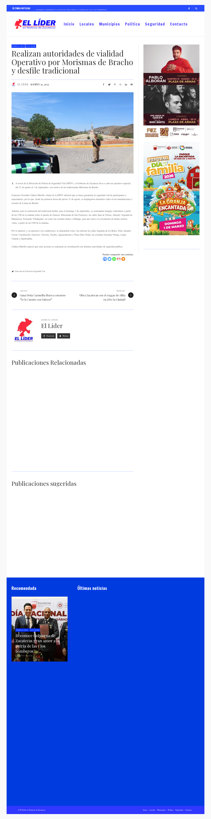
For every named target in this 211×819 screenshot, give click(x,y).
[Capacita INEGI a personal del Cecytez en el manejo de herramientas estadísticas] (109, 512)
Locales (30, 46)
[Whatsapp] (114, 259)
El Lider (86, 647)
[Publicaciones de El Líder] (13, 84)
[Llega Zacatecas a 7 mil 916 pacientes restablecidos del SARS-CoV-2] (67, 554)
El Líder (22, 84)
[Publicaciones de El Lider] (78, 647)
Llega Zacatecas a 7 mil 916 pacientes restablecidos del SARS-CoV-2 (72, 569)
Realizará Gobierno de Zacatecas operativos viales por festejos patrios (39, 466)
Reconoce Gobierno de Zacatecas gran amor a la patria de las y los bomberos (105, 641)
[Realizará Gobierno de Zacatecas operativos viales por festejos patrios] (35, 445)
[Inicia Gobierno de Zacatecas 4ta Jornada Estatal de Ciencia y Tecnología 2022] (67, 512)
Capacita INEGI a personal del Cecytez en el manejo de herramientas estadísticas (110, 529)
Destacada (18, 46)
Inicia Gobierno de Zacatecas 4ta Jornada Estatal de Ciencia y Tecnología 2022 (69, 529)
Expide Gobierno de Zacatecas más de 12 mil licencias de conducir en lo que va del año (103, 466)
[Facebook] (188, 8)
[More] (123, 259)
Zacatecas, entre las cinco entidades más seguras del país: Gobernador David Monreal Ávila (113, 571)
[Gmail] (119, 259)
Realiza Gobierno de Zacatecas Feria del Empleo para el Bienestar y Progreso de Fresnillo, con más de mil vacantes (101, 693)
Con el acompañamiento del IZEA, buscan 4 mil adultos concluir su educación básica (29, 571)
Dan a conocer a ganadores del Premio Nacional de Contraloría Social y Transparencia (28, 533)
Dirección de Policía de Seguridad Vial (30, 271)
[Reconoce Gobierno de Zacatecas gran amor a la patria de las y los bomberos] (100, 620)
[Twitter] (109, 259)
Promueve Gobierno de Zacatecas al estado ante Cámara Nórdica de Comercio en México (104, 795)
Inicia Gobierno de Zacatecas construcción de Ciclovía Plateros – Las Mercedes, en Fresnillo (105, 745)
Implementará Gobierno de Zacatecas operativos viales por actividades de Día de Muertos (40, 418)
